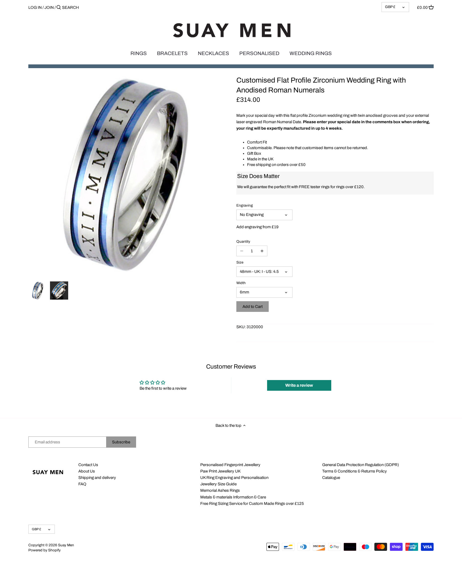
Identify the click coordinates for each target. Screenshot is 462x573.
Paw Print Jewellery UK (220, 471)
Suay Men (66, 545)
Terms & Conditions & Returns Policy (354, 471)
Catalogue (331, 477)
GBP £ (390, 7)
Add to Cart (252, 306)
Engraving (244, 205)
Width (241, 283)
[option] (37, 290)
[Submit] (58, 7)
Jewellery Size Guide (218, 484)
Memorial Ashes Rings (220, 490)
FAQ (82, 484)
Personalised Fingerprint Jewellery (230, 465)
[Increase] (262, 251)
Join (49, 7)
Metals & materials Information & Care (233, 497)
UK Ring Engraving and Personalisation (234, 477)
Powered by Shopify (44, 550)
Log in (35, 7)
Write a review (299, 385)
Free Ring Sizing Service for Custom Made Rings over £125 (252, 503)
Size (239, 262)
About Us (86, 471)
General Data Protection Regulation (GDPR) (360, 465)
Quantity (243, 241)
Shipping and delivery (97, 477)
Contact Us (88, 465)
